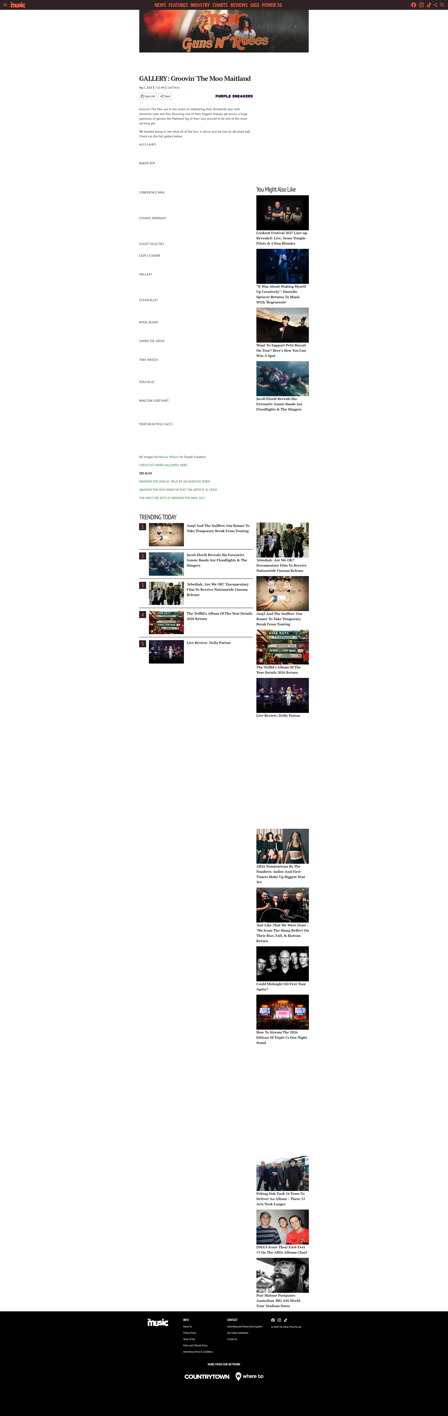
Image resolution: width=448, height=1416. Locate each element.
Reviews (239, 5)
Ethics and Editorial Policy (195, 1345)
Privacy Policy (189, 1332)
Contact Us (232, 1339)
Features (178, 5)
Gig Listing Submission (237, 1332)
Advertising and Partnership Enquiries (244, 1326)
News (160, 5)
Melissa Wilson (168, 457)
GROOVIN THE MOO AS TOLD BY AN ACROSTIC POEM (174, 481)
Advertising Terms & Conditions (198, 1351)
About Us (187, 1326)
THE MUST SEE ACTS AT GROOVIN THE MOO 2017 (172, 498)
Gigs (254, 5)
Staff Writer (173, 88)
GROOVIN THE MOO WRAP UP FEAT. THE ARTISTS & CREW (178, 490)
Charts (220, 5)
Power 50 (272, 5)
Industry (200, 5)
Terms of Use (189, 1339)
